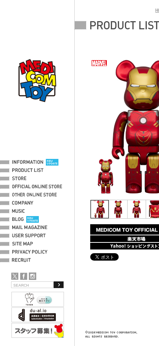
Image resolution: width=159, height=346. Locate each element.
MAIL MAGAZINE (29, 227)
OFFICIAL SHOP (28, 178)
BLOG (18, 219)
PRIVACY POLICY (29, 252)
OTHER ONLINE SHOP (35, 195)
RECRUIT (23, 260)
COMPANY (23, 203)
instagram (32, 276)
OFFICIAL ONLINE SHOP (38, 186)
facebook (23, 276)
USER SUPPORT (29, 235)
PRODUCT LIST (28, 170)
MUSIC (19, 211)
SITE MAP (22, 244)
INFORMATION (27, 162)
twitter (14, 276)
